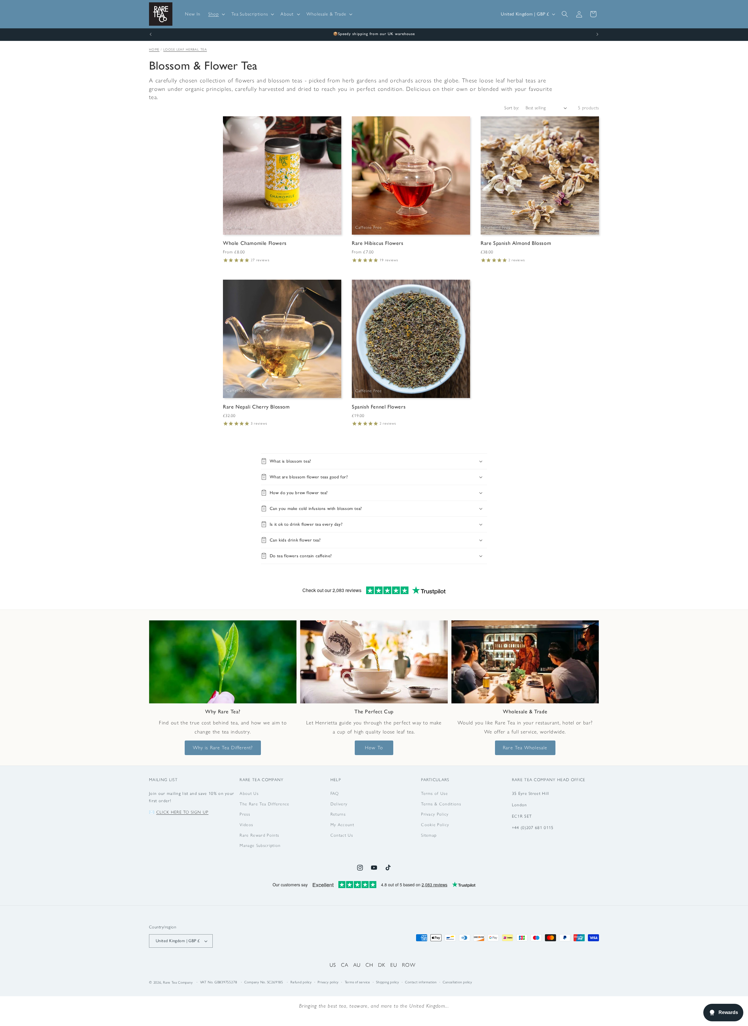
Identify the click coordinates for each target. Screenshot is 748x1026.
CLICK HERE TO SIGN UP (182, 812)
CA (345, 965)
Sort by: (511, 107)
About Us (249, 793)
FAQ (334, 793)
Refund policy (301, 982)
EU (393, 965)
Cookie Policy (435, 825)
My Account (342, 825)
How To (374, 747)
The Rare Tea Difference (264, 804)
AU (357, 965)
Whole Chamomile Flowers (255, 243)
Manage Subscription (260, 845)
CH (369, 965)
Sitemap (429, 835)
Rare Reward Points (259, 835)
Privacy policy (328, 982)
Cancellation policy (457, 982)
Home (154, 49)
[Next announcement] (597, 34)
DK (382, 965)
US (333, 965)
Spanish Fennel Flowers (379, 407)
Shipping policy (387, 982)
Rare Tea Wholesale (525, 747)
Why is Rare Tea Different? (223, 747)
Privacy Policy (435, 814)
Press (245, 814)
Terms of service (357, 982)
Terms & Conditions (441, 804)
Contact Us (341, 835)
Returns (338, 814)
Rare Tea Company (178, 983)
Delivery (339, 804)
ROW (408, 965)
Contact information (421, 982)
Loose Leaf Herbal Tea (185, 49)
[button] (216, 14)
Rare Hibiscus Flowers (378, 243)
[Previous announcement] (150, 34)
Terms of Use (434, 793)
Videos (246, 825)
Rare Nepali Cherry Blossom (256, 407)
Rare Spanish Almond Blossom (516, 243)
